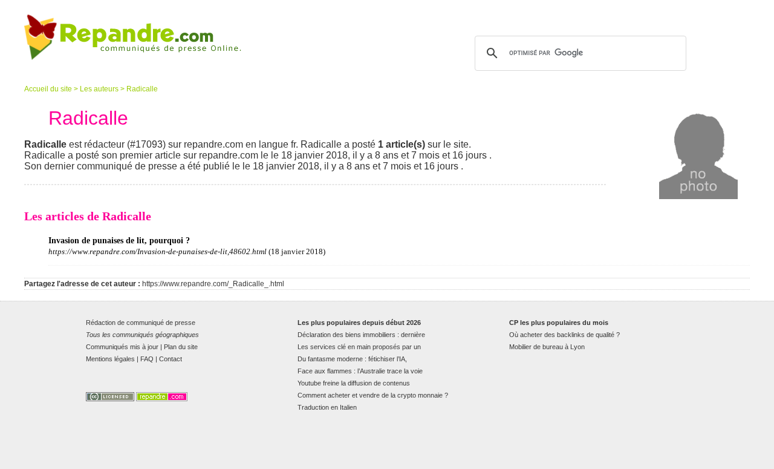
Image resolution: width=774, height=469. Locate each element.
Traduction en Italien (327, 407)
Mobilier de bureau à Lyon (547, 346)
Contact (170, 358)
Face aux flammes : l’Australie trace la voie (360, 371)
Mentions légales (110, 358)
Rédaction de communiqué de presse (140, 322)
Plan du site (181, 346)
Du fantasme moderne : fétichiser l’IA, (352, 358)
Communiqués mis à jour (122, 346)
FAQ (147, 358)
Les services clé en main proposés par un (359, 346)
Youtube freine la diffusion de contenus (354, 383)
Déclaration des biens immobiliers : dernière (361, 334)
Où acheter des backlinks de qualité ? (564, 334)
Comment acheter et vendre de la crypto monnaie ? (373, 395)
